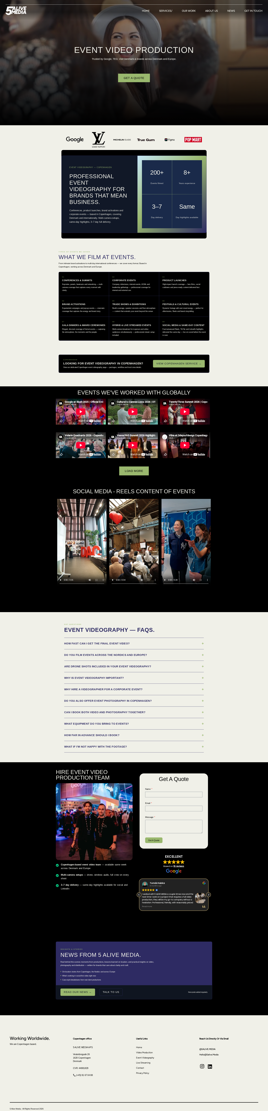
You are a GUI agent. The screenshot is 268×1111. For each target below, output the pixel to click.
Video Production (144, 1052)
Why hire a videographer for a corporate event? (103, 689)
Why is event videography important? (94, 677)
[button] (208, 895)
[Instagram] (202, 1068)
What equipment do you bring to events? (96, 723)
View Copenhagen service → (179, 363)
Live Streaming (143, 1062)
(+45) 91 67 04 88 (84, 1075)
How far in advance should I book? (91, 735)
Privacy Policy (142, 1073)
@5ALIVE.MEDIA (207, 1049)
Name (148, 789)
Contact (140, 1068)
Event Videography (145, 1057)
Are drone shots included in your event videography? (107, 666)
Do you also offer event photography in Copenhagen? (108, 700)
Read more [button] (147, 906)
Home (139, 1047)
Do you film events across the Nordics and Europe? (105, 654)
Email (148, 803)
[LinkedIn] (210, 1068)
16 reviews (178, 866)
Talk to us (111, 992)
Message (149, 817)
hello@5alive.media (209, 1054)
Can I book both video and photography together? (104, 712)
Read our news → (78, 992)
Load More (134, 470)
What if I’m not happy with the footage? (95, 746)
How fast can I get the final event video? (97, 643)
